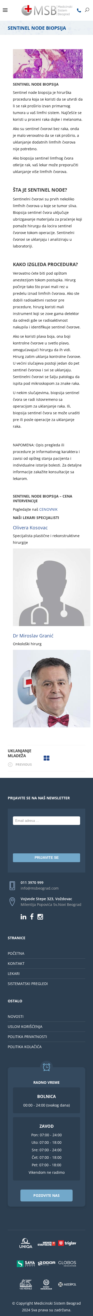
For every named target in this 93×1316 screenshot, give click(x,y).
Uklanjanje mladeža (19, 753)
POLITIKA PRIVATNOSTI (27, 1036)
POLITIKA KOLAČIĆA (25, 1046)
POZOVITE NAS (46, 1195)
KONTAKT (16, 963)
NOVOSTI (16, 1016)
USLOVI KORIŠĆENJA (25, 1026)
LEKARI (14, 973)
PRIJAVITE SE (47, 857)
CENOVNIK (48, 509)
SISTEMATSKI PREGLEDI (28, 983)
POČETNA (16, 953)
